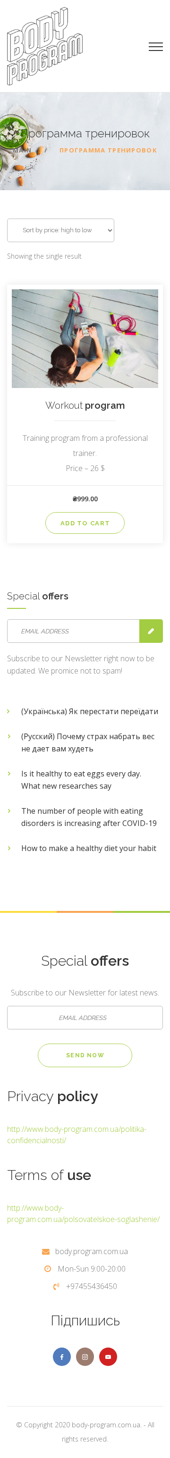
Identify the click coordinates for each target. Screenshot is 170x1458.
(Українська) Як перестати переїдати (89, 711)
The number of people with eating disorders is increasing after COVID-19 (89, 817)
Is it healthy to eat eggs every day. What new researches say (81, 779)
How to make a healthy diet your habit (88, 848)
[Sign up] (151, 631)
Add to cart (85, 523)
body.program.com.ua (91, 1251)
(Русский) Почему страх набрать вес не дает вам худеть (87, 742)
